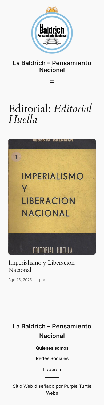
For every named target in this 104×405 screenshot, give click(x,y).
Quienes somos (52, 348)
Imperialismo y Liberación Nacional (41, 266)
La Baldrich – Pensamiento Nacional (52, 66)
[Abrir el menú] (52, 81)
